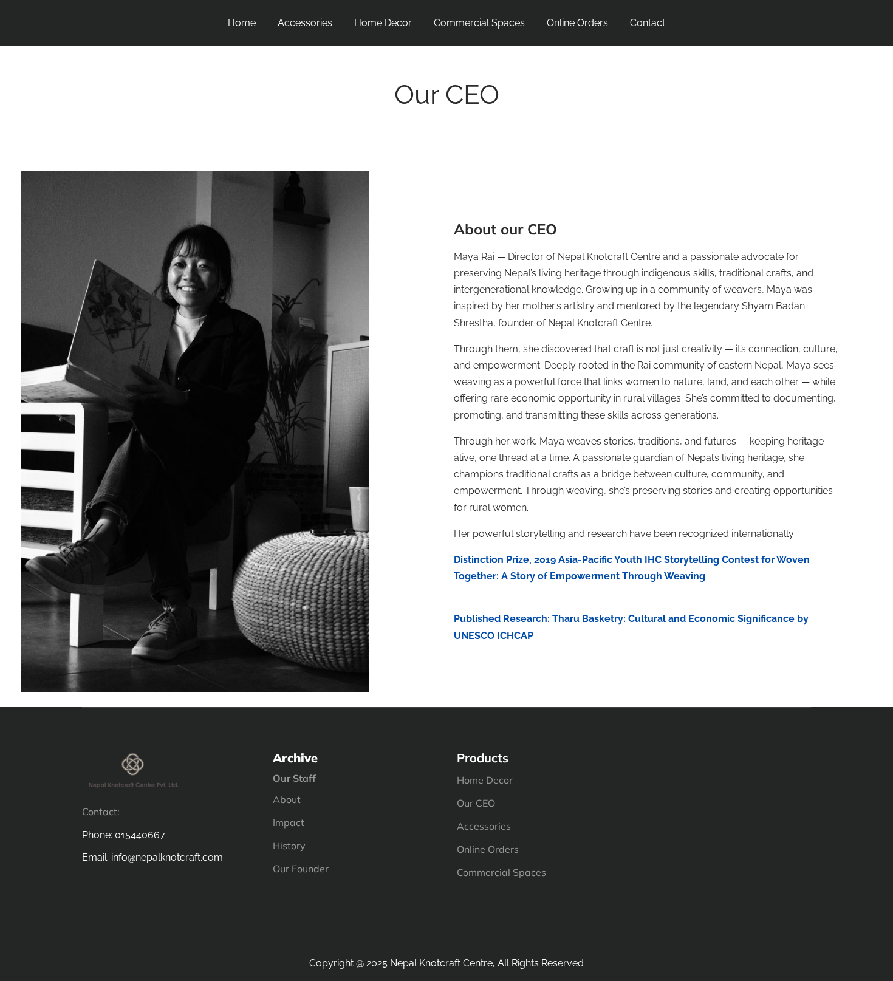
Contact (647, 23)
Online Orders (577, 23)
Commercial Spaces (479, 23)
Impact (288, 822)
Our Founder (301, 869)
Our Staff (294, 778)
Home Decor (383, 23)
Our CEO (476, 803)
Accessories (305, 23)
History (289, 845)
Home (242, 23)
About (287, 799)
